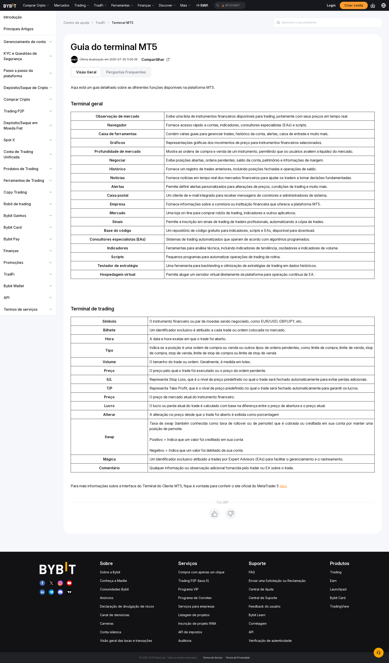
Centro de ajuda (76, 23)
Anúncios (106, 598)
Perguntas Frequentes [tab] (126, 72)
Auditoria (184, 640)
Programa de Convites (195, 598)
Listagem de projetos (194, 615)
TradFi (100, 23)
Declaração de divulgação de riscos (127, 606)
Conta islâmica (110, 632)
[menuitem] (28, 17)
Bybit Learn (257, 615)
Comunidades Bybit (114, 589)
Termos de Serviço (212, 657)
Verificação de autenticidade (270, 640)
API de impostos (190, 632)
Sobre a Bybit (110, 572)
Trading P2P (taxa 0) (193, 581)
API (251, 632)
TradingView (339, 606)
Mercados (61, 5)
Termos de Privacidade (238, 657)
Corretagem (258, 623)
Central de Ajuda (261, 589)
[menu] (28, 163)
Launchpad (338, 589)
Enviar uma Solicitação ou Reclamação (277, 581)
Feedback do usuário (264, 606)
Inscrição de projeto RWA (197, 623)
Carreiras (106, 623)
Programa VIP (188, 589)
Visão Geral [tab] (86, 72)
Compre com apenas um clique (201, 572)
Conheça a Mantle (113, 581)
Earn (333, 581)
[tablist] (223, 72)
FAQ (252, 572)
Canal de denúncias (114, 615)
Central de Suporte (263, 598)
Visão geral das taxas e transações (126, 640)
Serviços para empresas (196, 606)
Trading (336, 572)
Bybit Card (338, 598)
